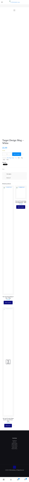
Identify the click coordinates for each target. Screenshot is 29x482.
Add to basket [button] (21, 207)
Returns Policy (14, 448)
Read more (8, 425)
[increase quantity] (10, 154)
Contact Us (14, 440)
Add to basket (17, 154)
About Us (14, 441)
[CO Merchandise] (14, 2)
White (7, 159)
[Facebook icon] (13, 472)
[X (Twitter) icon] (14, 472)
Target (13, 157)
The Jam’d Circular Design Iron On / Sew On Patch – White (8, 420)
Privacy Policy (14, 444)
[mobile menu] (27, 2)
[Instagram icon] (16, 472)
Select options (8, 302)
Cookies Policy (14, 445)
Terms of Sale (14, 447)
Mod (8, 157)
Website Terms (14, 443)
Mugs (10, 157)
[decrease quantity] (4, 154)
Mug (22, 157)
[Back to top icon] (14, 467)
